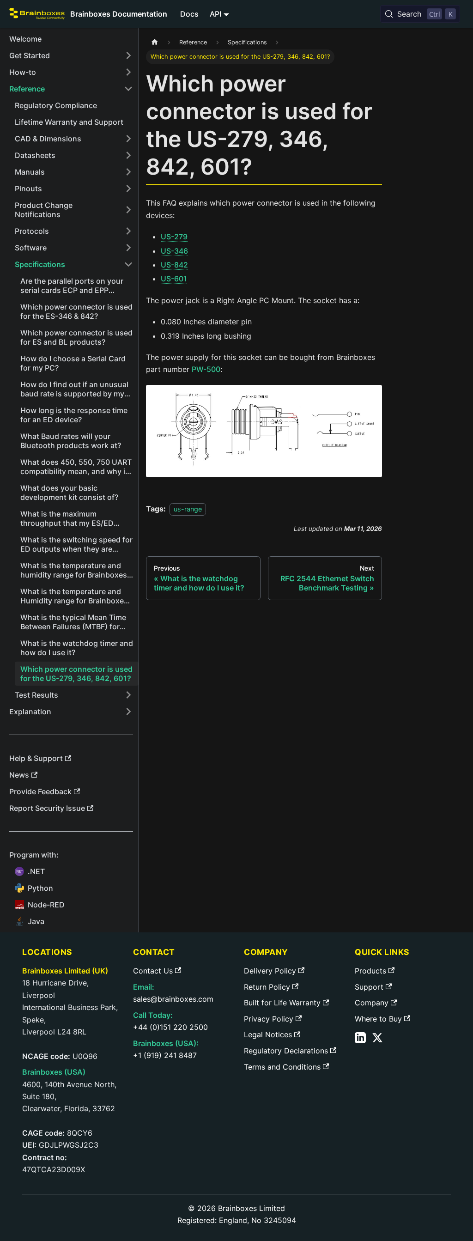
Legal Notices (268, 1034)
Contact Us (153, 970)
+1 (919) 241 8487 (165, 1055)
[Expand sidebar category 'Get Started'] (128, 55)
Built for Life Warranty (282, 1002)
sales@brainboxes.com (173, 999)
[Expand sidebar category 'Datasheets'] (128, 155)
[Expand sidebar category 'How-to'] (128, 72)
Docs (189, 13)
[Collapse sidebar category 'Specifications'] (128, 264)
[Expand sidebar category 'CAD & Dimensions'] (128, 138)
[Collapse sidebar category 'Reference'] (128, 88)
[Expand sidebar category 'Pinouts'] (128, 188)
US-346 (174, 251)
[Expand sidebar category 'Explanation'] (128, 711)
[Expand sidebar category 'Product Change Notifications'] (128, 210)
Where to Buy (378, 1018)
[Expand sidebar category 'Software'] (128, 247)
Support (369, 987)
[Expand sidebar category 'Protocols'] (128, 231)
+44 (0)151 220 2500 (170, 1027)
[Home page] (155, 42)
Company (371, 1002)
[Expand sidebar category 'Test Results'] (128, 694)
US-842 (174, 264)
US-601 (174, 278)
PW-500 (206, 369)
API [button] (215, 13)
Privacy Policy (268, 1018)
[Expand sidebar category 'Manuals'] (128, 171)
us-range (188, 509)
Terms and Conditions (282, 1066)
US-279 (174, 236)
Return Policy (267, 987)
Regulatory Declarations (286, 1050)
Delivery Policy (270, 970)
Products (370, 970)
